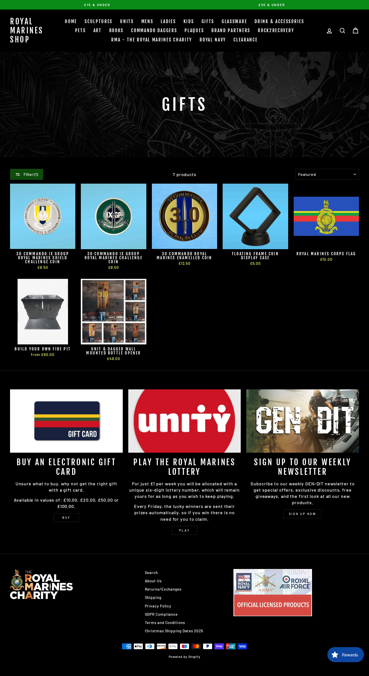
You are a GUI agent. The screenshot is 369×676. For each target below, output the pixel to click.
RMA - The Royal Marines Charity (151, 39)
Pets (80, 30)
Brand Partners (230, 30)
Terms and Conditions (165, 622)
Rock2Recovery (276, 30)
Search (151, 572)
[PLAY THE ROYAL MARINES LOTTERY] (184, 421)
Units (127, 21)
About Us (153, 581)
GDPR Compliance (161, 614)
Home (71, 21)
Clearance (245, 39)
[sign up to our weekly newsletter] (302, 421)
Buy (66, 517)
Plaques (194, 30)
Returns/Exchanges (163, 589)
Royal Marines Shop (26, 30)
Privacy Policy (158, 606)
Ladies (168, 21)
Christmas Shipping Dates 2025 (174, 631)
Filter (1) (30, 174)
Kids (188, 21)
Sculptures (98, 21)
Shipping (153, 597)
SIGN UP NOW (303, 513)
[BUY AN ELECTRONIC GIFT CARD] (66, 421)
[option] (97, 5)
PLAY (184, 530)
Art (97, 30)
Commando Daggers (154, 30)
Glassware (234, 21)
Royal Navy (213, 39)
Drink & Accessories (279, 21)
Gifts (208, 21)
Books (116, 30)
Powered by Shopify (184, 657)
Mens (147, 21)
